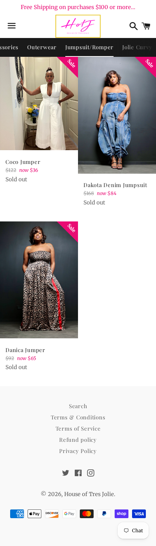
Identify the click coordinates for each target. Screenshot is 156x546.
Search (78, 406)
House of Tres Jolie (89, 494)
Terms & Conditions (78, 417)
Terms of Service (78, 428)
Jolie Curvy (137, 47)
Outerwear (42, 47)
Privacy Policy (78, 450)
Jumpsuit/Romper (89, 47)
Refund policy (78, 439)
